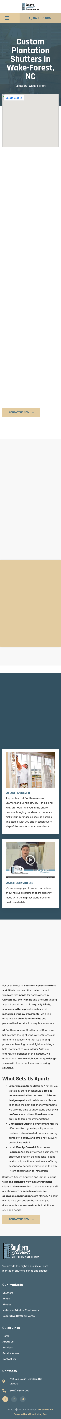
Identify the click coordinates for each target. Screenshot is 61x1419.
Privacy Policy (45, 1409)
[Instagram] (14, 1399)
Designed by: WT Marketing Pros (30, 1414)
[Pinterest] (23, 1399)
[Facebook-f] (5, 1399)
